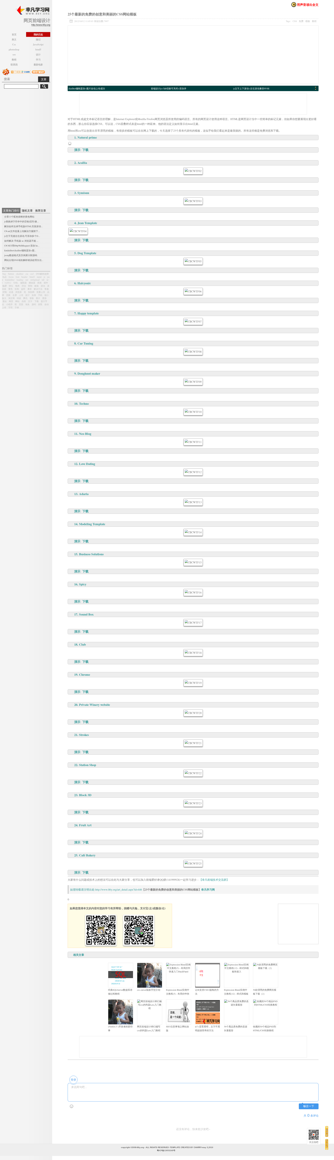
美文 (14, 39)
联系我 (14, 64)
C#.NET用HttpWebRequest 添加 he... (21, 245)
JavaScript (38, 44)
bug (4, 273)
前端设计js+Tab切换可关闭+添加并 (168, 88)
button (11, 273)
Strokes (84, 734)
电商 (17, 285)
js (44, 276)
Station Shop (87, 765)
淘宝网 (11, 298)
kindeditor (9, 279)
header (24, 276)
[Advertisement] (26, 147)
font (17, 276)
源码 (34, 304)
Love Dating (87, 463)
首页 (14, 34)
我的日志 (38, 34)
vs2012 (8, 282)
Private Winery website (94, 704)
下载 (36, 301)
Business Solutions (91, 554)
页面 (21, 304)
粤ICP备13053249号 (166, 1150)
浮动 (24, 285)
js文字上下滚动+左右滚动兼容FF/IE (251, 88)
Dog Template (87, 253)
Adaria (84, 494)
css (27, 273)
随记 (38, 39)
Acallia (82, 162)
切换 (8, 295)
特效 (19, 298)
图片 (38, 298)
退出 (5, 301)
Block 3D (85, 795)
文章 (43, 79)
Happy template (88, 313)
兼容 (29, 288)
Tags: (301, 21)
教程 (14, 59)
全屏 (15, 295)
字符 (10, 307)
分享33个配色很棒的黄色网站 (19, 216)
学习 (38, 59)
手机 (40, 295)
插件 (46, 282)
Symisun (83, 193)
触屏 (5, 285)
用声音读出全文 (308, 4)
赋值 (36, 285)
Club (82, 644)
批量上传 (41, 291)
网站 (17, 301)
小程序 (9, 304)
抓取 (40, 304)
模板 (307, 21)
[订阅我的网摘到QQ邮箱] (21, 71)
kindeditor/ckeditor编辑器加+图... (20, 250)
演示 (77, 149)
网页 (11, 301)
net (27, 279)
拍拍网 (31, 291)
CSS (295, 21)
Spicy (82, 584)
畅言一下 (308, 1106)
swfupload (35, 279)
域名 (27, 304)
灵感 (11, 291)
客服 (46, 288)
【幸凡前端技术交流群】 (214, 879)
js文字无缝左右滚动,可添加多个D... (22, 235)
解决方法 (38, 288)
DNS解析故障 (42, 273)
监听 (23, 288)
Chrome (84, 674)
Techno (84, 403)
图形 (44, 298)
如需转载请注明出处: (82, 889)
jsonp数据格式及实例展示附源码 (20, 255)
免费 (301, 21)
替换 (32, 298)
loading (20, 279)
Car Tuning (85, 343)
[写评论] (326, 1144)
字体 (17, 307)
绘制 (17, 288)
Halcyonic (84, 283)
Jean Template (87, 223)
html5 (38, 49)
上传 (21, 295)
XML (15, 282)
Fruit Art (85, 825)
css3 (32, 273)
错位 (11, 285)
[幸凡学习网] (32, 10)
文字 (30, 301)
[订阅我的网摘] (6, 71)
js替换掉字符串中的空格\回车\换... (21, 221)
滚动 (43, 285)
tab (43, 279)
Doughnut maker (89, 373)
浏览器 (18, 291)
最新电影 (38, 64)
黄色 (10, 288)
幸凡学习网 (208, 889)
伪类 (24, 301)
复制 (30, 285)
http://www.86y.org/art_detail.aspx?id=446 (118, 889)
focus (11, 276)
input (39, 276)
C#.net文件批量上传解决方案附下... (22, 231)
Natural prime (87, 137)
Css (14, 44)
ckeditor (19, 273)
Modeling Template (92, 524)
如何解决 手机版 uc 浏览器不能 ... (21, 240)
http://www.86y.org (40, 25)
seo (14, 54)
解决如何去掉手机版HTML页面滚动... (23, 226)
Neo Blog (85, 433)
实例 (34, 295)
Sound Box (86, 614)
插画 (39, 282)
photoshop (14, 49)
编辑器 (23, 282)
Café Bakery (87, 855)
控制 (5, 291)
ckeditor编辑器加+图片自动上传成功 (86, 88)
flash (5, 276)
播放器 (32, 282)
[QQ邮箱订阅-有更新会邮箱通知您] (38, 71)
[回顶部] (326, 1131)
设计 (38, 54)
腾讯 (25, 298)
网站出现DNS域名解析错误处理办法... (23, 260)
